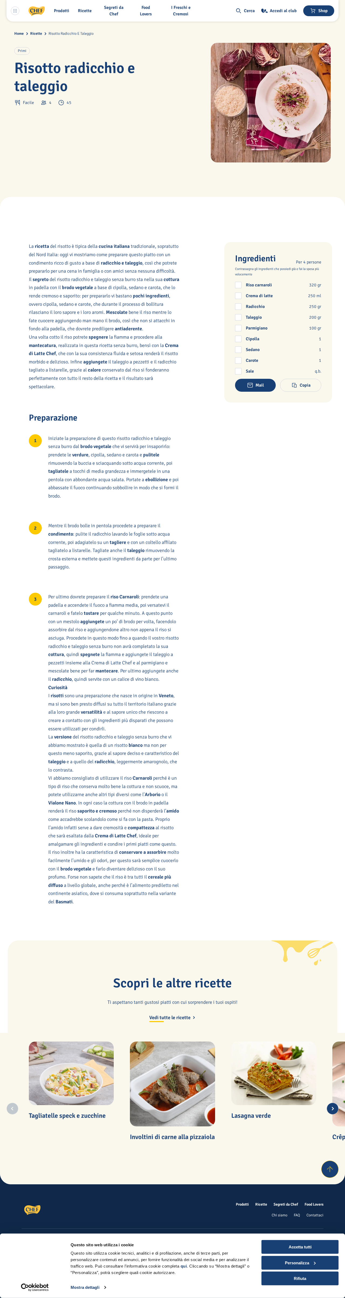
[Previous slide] (12, 1109)
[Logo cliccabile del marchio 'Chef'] (36, 11)
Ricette (36, 33)
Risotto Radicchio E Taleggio (71, 33)
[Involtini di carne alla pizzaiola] (172, 1084)
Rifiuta (300, 1278)
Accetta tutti (300, 1247)
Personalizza (297, 1262)
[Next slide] (333, 1109)
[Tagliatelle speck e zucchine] (71, 1073)
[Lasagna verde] (273, 1073)
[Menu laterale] (15, 10)
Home (19, 33)
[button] (62, 11)
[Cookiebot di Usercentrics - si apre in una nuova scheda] (34, 1287)
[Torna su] (330, 1169)
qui (184, 1266)
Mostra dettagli (85, 1287)
